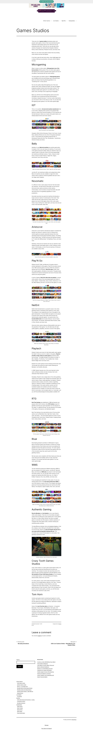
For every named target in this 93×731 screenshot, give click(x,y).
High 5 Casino (20, 708)
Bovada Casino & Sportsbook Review (24, 688)
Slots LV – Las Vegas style (22, 686)
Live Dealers (56, 20)
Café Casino (55, 57)
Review (60, 623)
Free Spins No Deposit (46, 728)
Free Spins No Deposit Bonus (46, 1)
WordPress (74, 719)
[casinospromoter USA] (46, 10)
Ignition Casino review (21, 684)
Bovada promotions (21, 703)
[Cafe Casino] (46, 5)
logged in (40, 635)
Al (33, 625)
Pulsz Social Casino (21, 713)
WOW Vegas (19, 711)
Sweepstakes (72, 20)
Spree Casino (20, 709)
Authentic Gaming (53, 526)
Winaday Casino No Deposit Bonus (24, 689)
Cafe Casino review (21, 683)
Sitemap (46, 725)
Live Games (19, 696)
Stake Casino (19, 706)
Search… (18, 659)
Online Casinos (46, 20)
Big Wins (64, 20)
